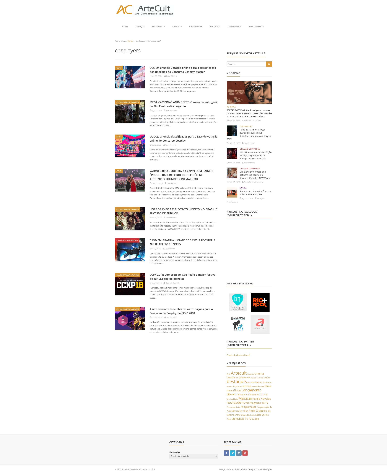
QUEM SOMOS (234, 26)
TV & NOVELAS (246, 126)
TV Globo (254, 418)
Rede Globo (256, 410)
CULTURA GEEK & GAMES (127, 102)
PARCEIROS (215, 26)
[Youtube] (245, 453)
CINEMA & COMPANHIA (127, 240)
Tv (246, 419)
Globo (237, 390)
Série (258, 414)
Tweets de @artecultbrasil (238, 355)
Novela (255, 398)
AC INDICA (231, 107)
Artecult (239, 373)
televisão (238, 418)
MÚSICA (243, 188)
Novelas (266, 398)
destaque (236, 381)
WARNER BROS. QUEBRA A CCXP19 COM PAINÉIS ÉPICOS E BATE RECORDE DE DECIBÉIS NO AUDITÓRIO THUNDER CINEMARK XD (181, 175)
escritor (230, 386)
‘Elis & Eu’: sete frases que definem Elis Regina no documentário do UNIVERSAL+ (255, 174)
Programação (249, 406)
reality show (242, 411)
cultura (267, 377)
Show (237, 414)
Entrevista (267, 382)
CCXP (118, 68)
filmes (230, 390)
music (264, 394)
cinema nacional (256, 378)
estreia (247, 386)
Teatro (230, 419)
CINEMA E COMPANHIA (238, 377)
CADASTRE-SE (195, 26)
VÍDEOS (175, 26)
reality (232, 410)
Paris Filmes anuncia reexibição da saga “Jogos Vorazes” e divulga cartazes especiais (256, 155)
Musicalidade (232, 399)
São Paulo (251, 415)
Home (125, 26)
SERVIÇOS (140, 26)
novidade (234, 402)
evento (254, 386)
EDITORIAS (157, 26)
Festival (261, 386)
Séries (265, 414)
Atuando (250, 374)
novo (245, 402)
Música (244, 398)
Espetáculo (237, 386)
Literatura (233, 394)
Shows (244, 415)
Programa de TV (258, 402)
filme (268, 386)
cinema (259, 373)
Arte (228, 374)
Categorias (174, 452)
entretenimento (254, 382)
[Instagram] (239, 453)
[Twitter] (232, 453)
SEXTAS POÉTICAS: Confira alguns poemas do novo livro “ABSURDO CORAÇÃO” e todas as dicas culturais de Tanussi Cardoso (249, 113)
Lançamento (251, 390)
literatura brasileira (249, 394)
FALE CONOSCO (256, 26)
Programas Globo (233, 407)
